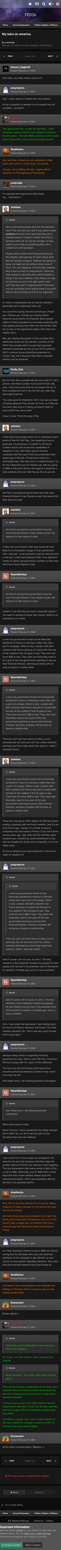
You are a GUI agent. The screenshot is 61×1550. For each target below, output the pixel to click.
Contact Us (38, 1521)
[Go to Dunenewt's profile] (6, 1304)
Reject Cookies (33, 1545)
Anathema (17, 149)
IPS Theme (13, 1521)
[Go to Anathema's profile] (6, 151)
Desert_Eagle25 (20, 67)
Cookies (49, 1521)
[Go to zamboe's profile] (6, 209)
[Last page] (57, 56)
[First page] (4, 56)
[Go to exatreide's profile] (6, 185)
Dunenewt (17, 1302)
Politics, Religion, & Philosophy (37, 45)
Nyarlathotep (19, 574)
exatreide (10, 42)
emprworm (17, 87)
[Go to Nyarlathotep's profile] (6, 576)
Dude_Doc (17, 369)
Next (50, 56)
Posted (23, 70)
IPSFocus (25, 1521)
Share (15, 1492)
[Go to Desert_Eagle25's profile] (6, 69)
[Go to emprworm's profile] (6, 90)
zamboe (15, 207)
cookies (19, 1530)
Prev (10, 56)
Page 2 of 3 (30, 56)
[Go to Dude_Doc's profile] (6, 371)
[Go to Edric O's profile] (6, 120)
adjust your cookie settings (37, 1533)
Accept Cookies (12, 1545)
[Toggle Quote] (7, 219)
